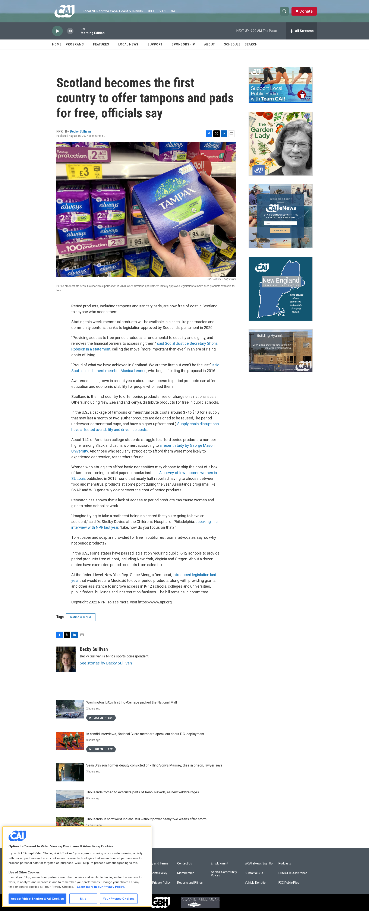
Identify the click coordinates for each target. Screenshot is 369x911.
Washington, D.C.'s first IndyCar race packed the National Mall (131, 702)
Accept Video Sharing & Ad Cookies (37, 898)
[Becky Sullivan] (66, 659)
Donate (306, 11)
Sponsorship (183, 44)
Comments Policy (155, 873)
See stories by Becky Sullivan (106, 663)
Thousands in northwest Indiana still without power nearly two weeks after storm (146, 819)
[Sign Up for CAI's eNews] (280, 216)
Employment (219, 863)
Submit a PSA (254, 873)
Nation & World (80, 617)
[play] (57, 31)
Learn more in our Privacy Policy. (101, 886)
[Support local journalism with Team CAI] (280, 85)
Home (57, 44)
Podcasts (284, 863)
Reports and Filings (190, 882)
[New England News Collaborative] (280, 289)
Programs (75, 44)
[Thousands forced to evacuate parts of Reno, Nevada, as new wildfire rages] (70, 799)
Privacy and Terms (156, 863)
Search (251, 44)
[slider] (77, 31)
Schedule (232, 44)
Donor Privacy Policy (157, 882)
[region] (77, 866)
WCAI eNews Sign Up (259, 863)
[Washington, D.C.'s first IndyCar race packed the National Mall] (70, 709)
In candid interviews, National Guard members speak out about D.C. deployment (145, 734)
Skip (83, 898)
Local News (128, 44)
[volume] (70, 31)
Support (155, 44)
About (209, 44)
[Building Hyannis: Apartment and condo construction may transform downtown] (280, 351)
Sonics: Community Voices (224, 873)
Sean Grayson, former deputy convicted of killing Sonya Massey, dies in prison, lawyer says (154, 765)
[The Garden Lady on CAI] (280, 143)
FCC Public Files (288, 882)
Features (101, 44)
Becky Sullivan (80, 131)
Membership (185, 873)
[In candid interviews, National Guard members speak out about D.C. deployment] (70, 741)
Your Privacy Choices (119, 898)
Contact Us (184, 863)
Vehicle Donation (256, 882)
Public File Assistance (292, 873)
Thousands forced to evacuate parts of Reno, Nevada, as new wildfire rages (142, 792)
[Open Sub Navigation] (87, 44)
